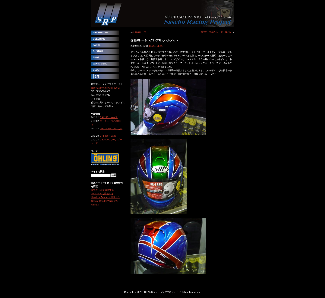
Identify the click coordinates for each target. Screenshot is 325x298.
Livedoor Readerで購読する (105, 197)
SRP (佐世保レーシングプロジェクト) (162, 13)
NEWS (159, 46)
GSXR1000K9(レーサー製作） (216, 32)
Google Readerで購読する (104, 201)
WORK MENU (100, 63)
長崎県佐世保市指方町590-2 (105, 88)
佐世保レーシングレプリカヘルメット (154, 40)
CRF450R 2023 (108, 136)
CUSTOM (98, 51)
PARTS (96, 45)
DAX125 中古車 (109, 117)
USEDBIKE (99, 39)
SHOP (96, 57)
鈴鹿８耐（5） (139, 32)
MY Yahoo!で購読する (102, 193)
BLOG (152, 46)
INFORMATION (101, 32)
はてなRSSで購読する (102, 190)
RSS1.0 (95, 204)
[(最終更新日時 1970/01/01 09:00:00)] (105, 164)
